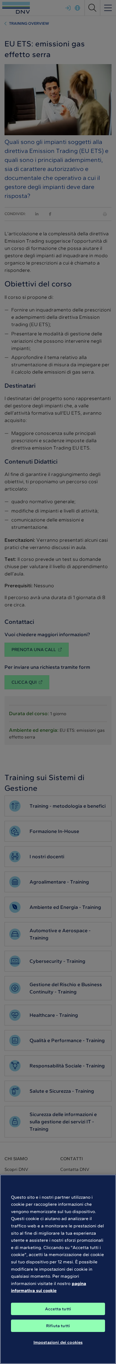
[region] (58, 1269)
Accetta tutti (58, 1308)
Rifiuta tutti (58, 1325)
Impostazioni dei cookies (58, 1342)
